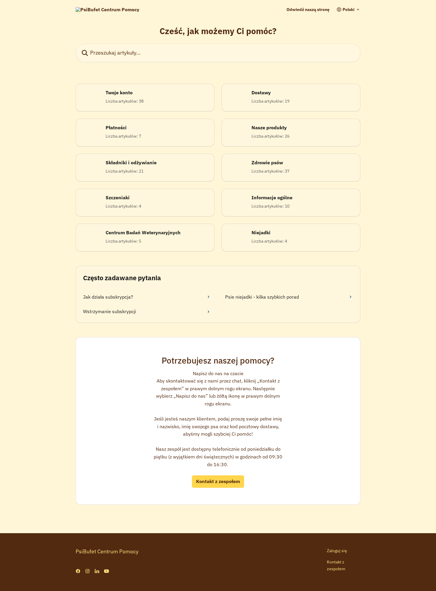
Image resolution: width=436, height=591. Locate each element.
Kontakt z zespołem (218, 481)
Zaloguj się (337, 550)
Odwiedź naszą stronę (308, 9)
